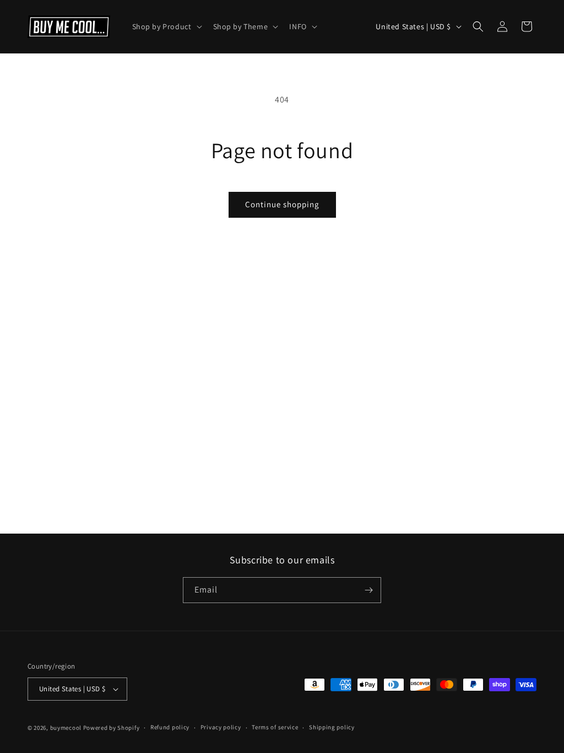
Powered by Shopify (111, 728)
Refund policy (169, 727)
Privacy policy (220, 727)
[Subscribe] (368, 590)
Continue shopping (282, 204)
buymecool (66, 728)
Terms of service (275, 727)
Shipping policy (332, 727)
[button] (166, 26)
